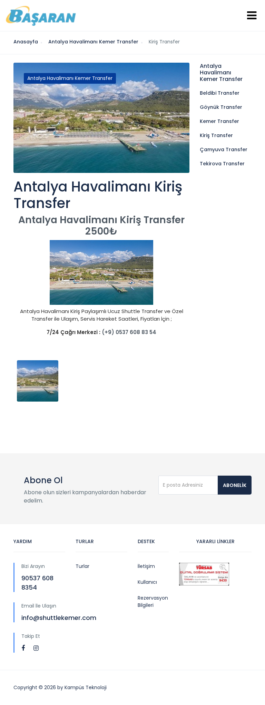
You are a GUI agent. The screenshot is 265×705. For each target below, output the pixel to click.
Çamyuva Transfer (223, 149)
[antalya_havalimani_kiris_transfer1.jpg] (43, 381)
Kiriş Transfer (216, 135)
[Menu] (252, 15)
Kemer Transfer (219, 121)
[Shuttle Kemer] (40, 15)
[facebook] (23, 648)
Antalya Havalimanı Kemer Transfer (69, 78)
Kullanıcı (147, 582)
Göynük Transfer (221, 107)
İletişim (146, 566)
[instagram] (36, 648)
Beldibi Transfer (219, 93)
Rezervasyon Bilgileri (153, 601)
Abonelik (234, 485)
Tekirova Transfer (222, 163)
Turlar (82, 566)
